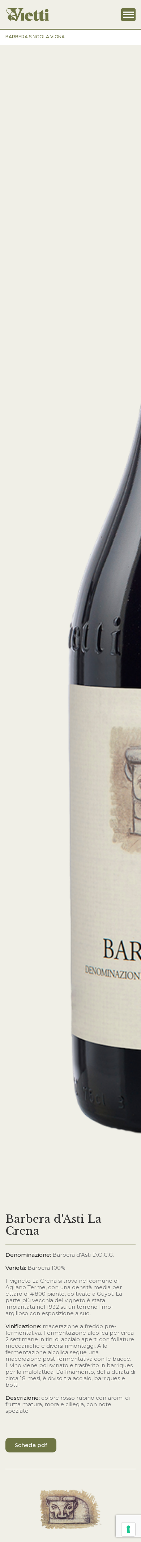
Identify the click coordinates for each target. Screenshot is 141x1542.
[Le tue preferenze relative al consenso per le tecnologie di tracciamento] (128, 1529)
